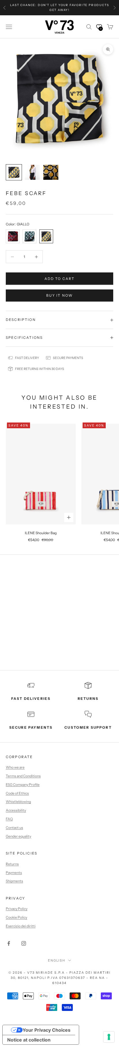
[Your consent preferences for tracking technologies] (108, 1036)
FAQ (9, 819)
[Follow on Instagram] (24, 943)
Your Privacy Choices (46, 1030)
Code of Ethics (17, 793)
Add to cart (59, 278)
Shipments (14, 881)
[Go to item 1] (14, 172)
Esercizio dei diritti (21, 926)
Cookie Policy (16, 917)
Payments (14, 872)
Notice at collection (29, 1040)
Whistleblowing (18, 801)
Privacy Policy (16, 908)
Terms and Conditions (23, 776)
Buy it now (59, 295)
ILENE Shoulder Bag (41, 533)
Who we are (15, 767)
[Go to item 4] (51, 172)
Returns (12, 864)
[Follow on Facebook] (9, 943)
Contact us (14, 827)
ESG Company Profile (23, 784)
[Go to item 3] (32, 172)
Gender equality (18, 836)
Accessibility (16, 810)
